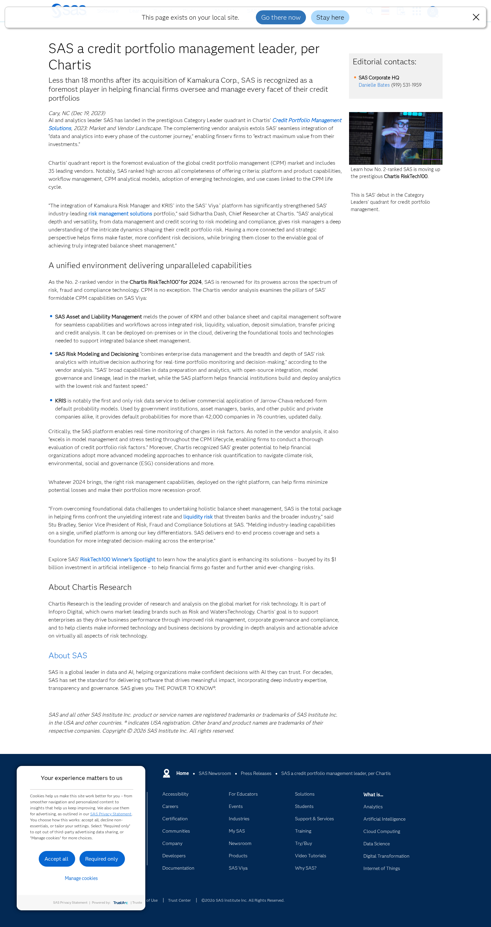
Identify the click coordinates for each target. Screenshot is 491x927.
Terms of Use (146, 900)
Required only (101, 859)
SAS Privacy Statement (111, 813)
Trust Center (179, 900)
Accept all (56, 859)
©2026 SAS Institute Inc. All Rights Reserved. (243, 900)
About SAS (67, 655)
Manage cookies (81, 878)
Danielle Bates (374, 85)
